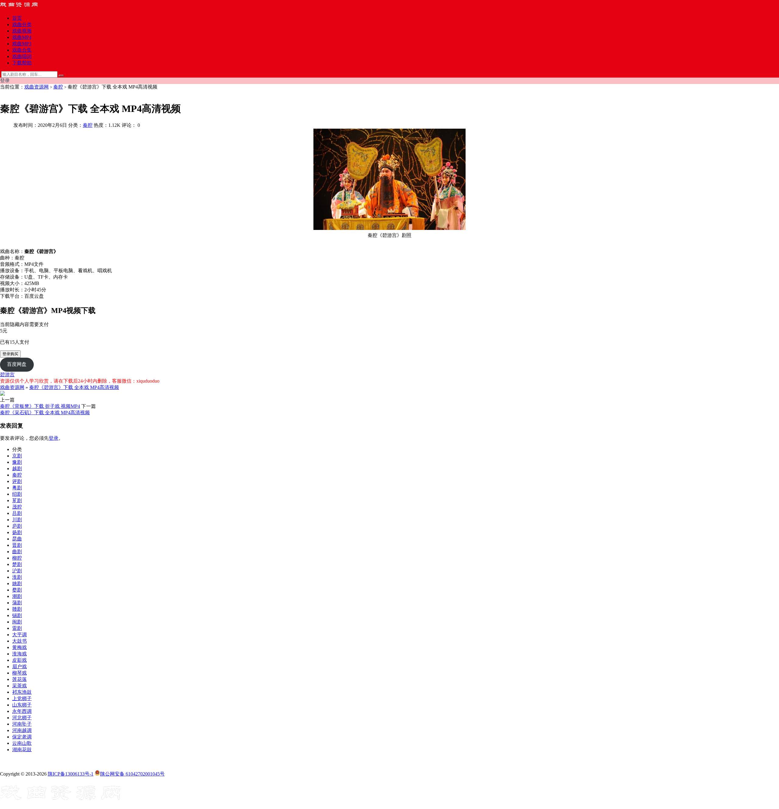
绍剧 (17, 494)
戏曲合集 (22, 50)
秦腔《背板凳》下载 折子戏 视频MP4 (40, 406)
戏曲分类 (22, 24)
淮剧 (17, 577)
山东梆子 (22, 704)
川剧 (17, 519)
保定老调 (22, 736)
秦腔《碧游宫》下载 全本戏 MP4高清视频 (74, 387)
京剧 (17, 455)
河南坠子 (22, 724)
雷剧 (17, 628)
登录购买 (10, 354)
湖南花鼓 (22, 749)
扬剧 (17, 532)
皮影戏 (19, 660)
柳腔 (17, 558)
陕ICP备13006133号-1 (70, 773)
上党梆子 (22, 698)
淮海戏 (19, 653)
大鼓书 (19, 641)
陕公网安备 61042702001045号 (132, 773)
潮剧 (17, 596)
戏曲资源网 (36, 86)
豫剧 (17, 462)
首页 (17, 18)
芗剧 (17, 500)
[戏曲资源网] (23, 7)
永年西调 (22, 711)
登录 (53, 438)
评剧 (17, 481)
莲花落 (19, 679)
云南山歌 (22, 743)
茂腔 (17, 506)
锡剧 (17, 615)
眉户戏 (19, 666)
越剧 (17, 468)
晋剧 (17, 545)
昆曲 (17, 538)
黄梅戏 (19, 647)
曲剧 (17, 551)
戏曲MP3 (21, 43)
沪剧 (17, 570)
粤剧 (17, 487)
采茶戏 (19, 685)
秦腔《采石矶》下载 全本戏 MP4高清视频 (45, 412)
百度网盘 (16, 364)
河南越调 (22, 730)
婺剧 (17, 589)
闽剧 (17, 621)
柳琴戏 (19, 672)
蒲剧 (17, 602)
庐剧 (17, 526)
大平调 (19, 634)
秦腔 (58, 86)
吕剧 (17, 513)
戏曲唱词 (22, 56)
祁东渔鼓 (22, 692)
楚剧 (17, 564)
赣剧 (17, 609)
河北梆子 (22, 717)
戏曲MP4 (21, 37)
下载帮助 (22, 62)
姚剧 (17, 583)
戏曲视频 (22, 30)
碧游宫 (7, 374)
